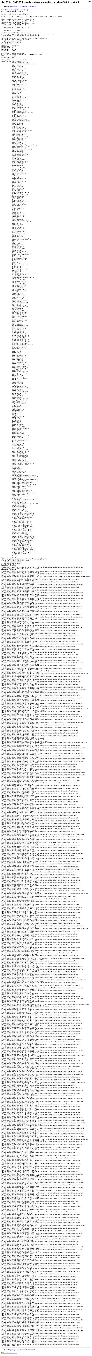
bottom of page (13, 6)
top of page (12, 1350)
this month (33, 6)
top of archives (24, 6)
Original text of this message (9, 1353)
